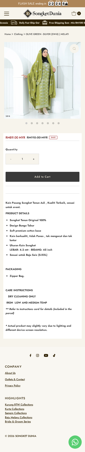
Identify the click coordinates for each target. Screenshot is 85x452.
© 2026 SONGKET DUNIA (20, 436)
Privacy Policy (12, 385)
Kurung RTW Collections (19, 405)
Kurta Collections (14, 409)
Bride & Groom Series (18, 421)
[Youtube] (46, 355)
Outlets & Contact (15, 379)
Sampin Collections (16, 413)
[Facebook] (30, 355)
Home (8, 34)
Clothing (18, 34)
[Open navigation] (6, 13)
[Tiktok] (54, 355)
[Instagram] (37, 355)
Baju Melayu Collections (18, 417)
